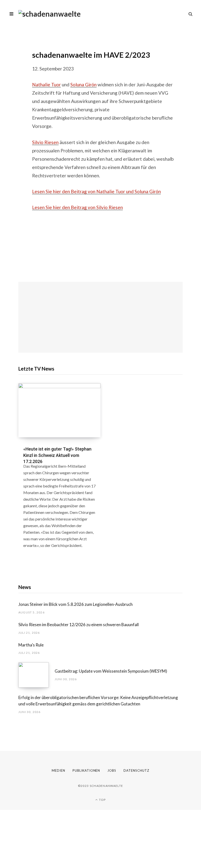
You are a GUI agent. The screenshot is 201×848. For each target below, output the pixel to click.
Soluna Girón (83, 84)
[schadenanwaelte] (49, 13)
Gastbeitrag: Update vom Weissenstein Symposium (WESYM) (111, 671)
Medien (58, 770)
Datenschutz (136, 770)
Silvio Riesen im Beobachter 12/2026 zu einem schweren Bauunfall (78, 624)
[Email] (15, 68)
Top (102, 800)
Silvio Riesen (45, 142)
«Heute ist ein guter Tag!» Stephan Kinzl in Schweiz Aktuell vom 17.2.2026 (57, 455)
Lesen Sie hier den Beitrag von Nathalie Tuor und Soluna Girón (96, 191)
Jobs (111, 770)
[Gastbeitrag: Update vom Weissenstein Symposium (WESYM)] (36, 675)
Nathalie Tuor (46, 84)
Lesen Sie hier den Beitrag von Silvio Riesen (77, 207)
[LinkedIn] (15, 55)
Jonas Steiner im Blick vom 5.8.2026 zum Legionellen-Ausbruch (75, 604)
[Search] (190, 14)
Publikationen (86, 770)
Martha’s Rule (31, 644)
